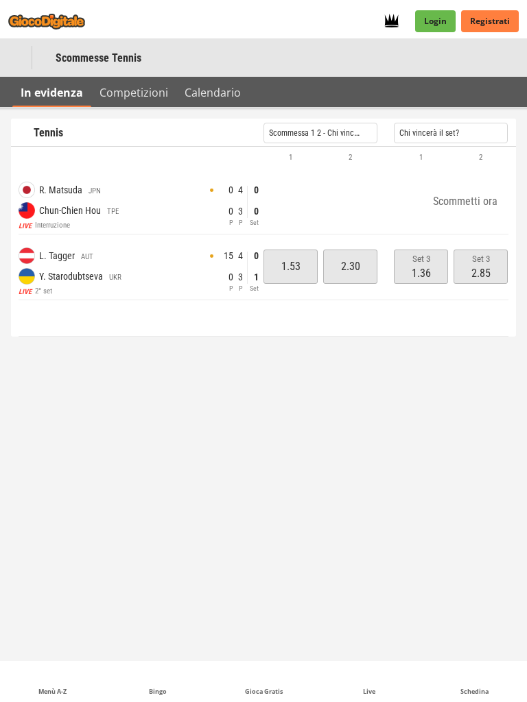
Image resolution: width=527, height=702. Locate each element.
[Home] (55, 21)
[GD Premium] (395, 21)
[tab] (51, 92)
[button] (263, 158)
